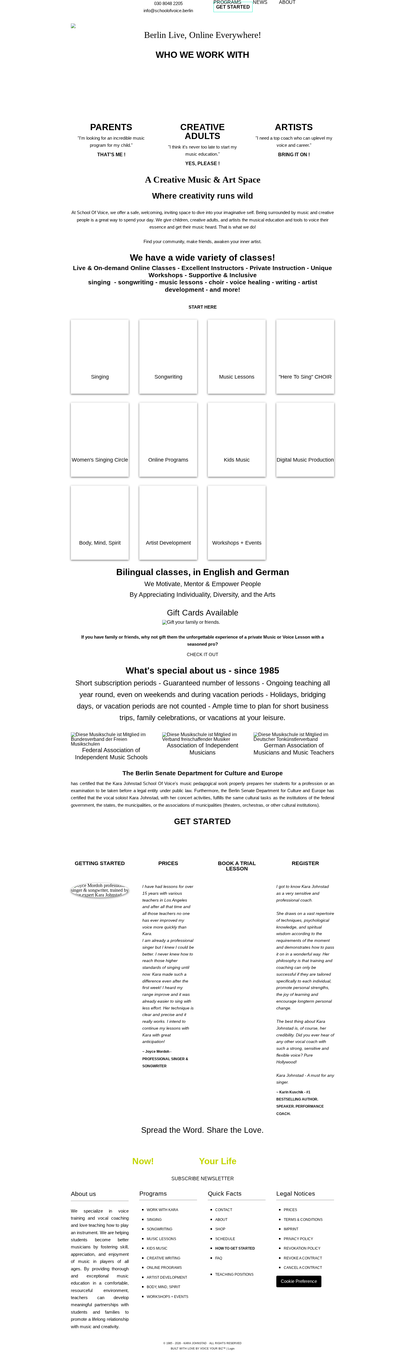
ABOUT (287, 2)
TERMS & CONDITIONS (303, 1220)
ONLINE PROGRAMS (164, 1268)
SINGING (154, 1220)
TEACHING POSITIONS (234, 1274)
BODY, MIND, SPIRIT (163, 1287)
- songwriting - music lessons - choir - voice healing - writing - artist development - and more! (214, 286)
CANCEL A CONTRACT (303, 1268)
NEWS (260, 2)
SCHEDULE (225, 1239)
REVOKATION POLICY (302, 1248)
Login (231, 1348)
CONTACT (223, 1210)
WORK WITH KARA (162, 1210)
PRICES (290, 1210)
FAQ (218, 1258)
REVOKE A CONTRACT (303, 1258)
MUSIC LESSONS (161, 1239)
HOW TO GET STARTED (235, 1248)
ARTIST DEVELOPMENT (167, 1277)
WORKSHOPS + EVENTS (167, 1297)
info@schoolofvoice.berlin (168, 10)
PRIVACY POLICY (298, 1239)
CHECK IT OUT (202, 654)
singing (100, 282)
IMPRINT (291, 1229)
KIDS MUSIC (157, 1248)
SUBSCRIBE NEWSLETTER (202, 1178)
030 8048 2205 (168, 3)
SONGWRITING (159, 1229)
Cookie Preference (299, 1281)
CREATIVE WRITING (163, 1258)
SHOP (220, 1229)
